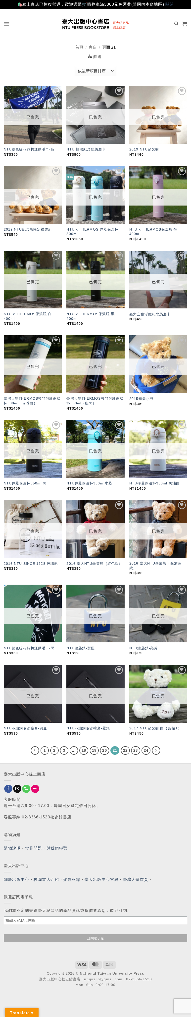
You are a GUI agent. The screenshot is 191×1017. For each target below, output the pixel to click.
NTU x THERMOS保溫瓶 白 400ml (28, 316)
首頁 (79, 47)
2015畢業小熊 (141, 399)
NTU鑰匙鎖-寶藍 (80, 648)
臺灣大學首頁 (135, 879)
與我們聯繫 (57, 848)
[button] (7, 24)
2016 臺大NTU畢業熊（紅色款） (94, 564)
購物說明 (12, 848)
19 (94, 750)
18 (84, 750)
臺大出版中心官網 (102, 879)
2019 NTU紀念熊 (144, 149)
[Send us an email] (17, 789)
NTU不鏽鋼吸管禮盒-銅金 (25, 728)
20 (104, 750)
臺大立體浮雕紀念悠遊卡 (150, 314)
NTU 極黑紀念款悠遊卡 (86, 149)
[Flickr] (35, 789)
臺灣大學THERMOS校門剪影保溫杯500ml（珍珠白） (32, 400)
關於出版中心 (16, 879)
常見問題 (33, 848)
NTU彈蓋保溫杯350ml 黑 (25, 483)
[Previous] (35, 750)
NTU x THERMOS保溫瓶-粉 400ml (153, 231)
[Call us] (26, 789)
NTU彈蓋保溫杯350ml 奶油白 (154, 483)
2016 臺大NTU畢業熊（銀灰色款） (155, 565)
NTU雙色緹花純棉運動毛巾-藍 (29, 149)
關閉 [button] (169, 4)
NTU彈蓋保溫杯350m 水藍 (89, 483)
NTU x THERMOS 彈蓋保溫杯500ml (92, 231)
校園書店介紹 (46, 879)
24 (146, 750)
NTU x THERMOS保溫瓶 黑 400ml (90, 316)
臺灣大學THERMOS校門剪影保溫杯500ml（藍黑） (94, 400)
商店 (93, 47)
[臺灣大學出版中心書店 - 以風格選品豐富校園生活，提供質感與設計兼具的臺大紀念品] (96, 24)
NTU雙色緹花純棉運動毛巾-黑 (29, 648)
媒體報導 (71, 879)
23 (135, 750)
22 (125, 750)
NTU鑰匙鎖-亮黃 (143, 648)
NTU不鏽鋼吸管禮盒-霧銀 (88, 728)
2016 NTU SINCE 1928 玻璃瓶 (31, 564)
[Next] (156, 750)
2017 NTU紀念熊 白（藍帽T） (155, 728)
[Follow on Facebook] (8, 789)
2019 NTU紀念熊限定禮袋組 (28, 229)
